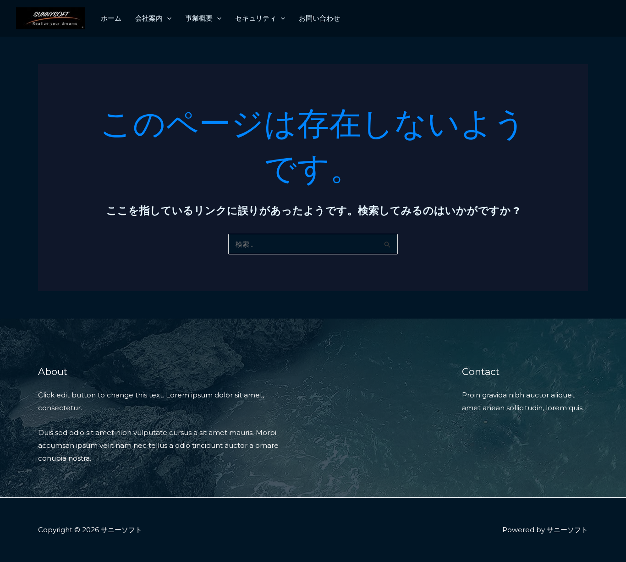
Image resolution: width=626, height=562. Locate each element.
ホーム (111, 18)
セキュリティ (255, 18)
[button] (167, 18)
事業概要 (199, 18)
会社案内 (149, 18)
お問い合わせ (319, 18)
